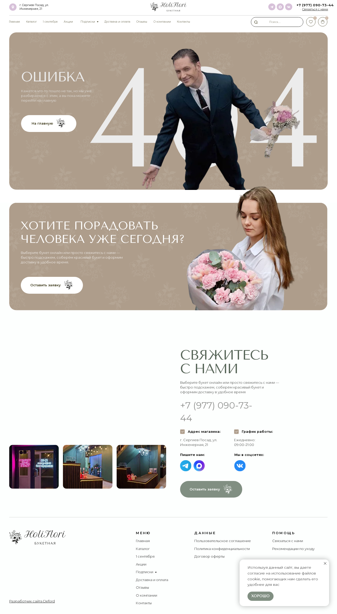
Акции (141, 564)
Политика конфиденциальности (222, 549)
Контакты (144, 603)
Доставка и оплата (152, 580)
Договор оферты (209, 556)
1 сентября (145, 556)
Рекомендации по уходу (293, 549)
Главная (143, 541)
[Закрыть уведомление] (325, 563)
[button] (315, 9)
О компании (146, 595)
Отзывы (142, 588)
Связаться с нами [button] (287, 541)
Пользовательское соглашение (222, 541)
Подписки (144, 572)
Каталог (143, 549)
